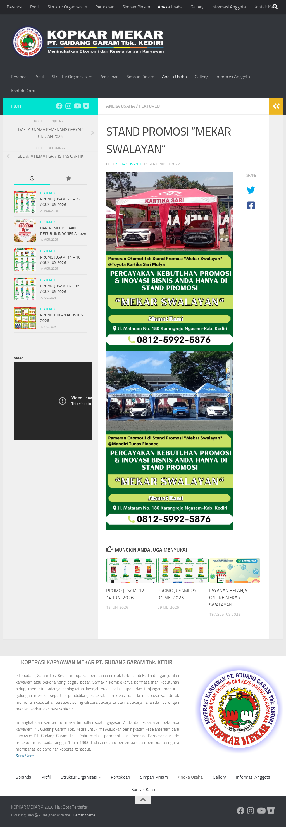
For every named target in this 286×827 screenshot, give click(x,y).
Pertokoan (105, 7)
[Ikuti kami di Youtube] (77, 106)
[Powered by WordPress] (36, 815)
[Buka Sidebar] (276, 106)
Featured (149, 106)
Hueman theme (83, 815)
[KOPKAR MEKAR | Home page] (87, 42)
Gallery (197, 7)
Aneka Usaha (170, 7)
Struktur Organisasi (65, 7)
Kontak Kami (265, 7)
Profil (35, 7)
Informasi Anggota (228, 7)
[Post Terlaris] (68, 179)
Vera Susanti (128, 164)
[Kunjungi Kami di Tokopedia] (86, 106)
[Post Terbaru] (32, 179)
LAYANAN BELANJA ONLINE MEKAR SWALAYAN (228, 598)
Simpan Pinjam (136, 7)
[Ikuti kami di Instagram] (68, 106)
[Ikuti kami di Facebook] (59, 106)
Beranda (14, 7)
